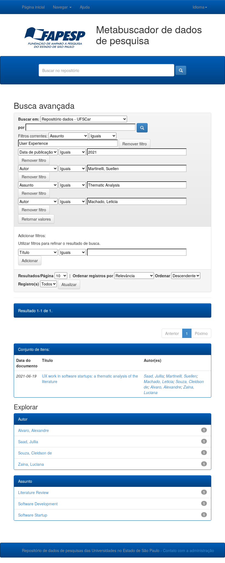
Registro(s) (28, 284)
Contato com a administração (188, 550)
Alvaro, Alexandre (165, 387)
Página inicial (33, 7)
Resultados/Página (36, 275)
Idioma (198, 7)
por (21, 127)
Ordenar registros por (93, 275)
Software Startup (32, 515)
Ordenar (162, 275)
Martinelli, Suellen (181, 376)
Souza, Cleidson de (35, 453)
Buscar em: (28, 119)
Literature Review (33, 492)
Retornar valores (36, 219)
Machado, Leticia (158, 381)
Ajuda (85, 7)
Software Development (38, 503)
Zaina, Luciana (31, 464)
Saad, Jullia (154, 376)
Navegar (61, 7)
